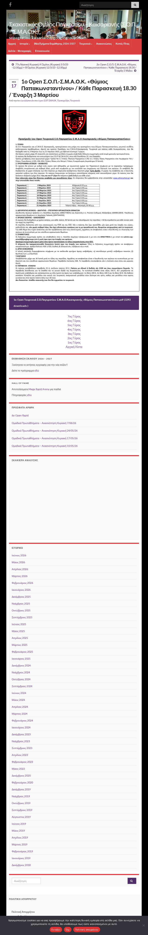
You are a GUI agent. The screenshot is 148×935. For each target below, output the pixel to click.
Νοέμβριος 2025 (21, 603)
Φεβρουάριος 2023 (22, 761)
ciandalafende (27, 100)
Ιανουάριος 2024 (21, 727)
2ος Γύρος (74, 338)
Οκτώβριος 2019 (21, 803)
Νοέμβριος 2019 (21, 796)
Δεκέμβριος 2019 (21, 789)
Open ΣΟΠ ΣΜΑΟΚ (47, 100)
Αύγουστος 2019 (21, 816)
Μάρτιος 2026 (19, 576)
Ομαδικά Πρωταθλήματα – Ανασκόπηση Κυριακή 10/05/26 (44, 445)
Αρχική (12, 43)
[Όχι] (143, 925)
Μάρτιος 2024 (19, 713)
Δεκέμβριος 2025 (21, 596)
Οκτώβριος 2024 (21, 679)
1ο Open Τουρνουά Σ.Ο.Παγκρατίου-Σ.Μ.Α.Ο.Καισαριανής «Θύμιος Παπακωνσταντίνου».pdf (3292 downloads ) (72, 302)
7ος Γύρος (74, 316)
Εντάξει (55, 929)
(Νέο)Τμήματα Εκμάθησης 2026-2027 (54, 43)
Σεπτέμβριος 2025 (22, 617)
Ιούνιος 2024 (19, 693)
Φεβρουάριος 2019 (22, 851)
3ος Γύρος (74, 333)
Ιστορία (24, 43)
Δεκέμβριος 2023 (21, 734)
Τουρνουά (85, 43)
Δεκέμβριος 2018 (21, 865)
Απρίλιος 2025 (20, 637)
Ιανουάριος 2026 (21, 589)
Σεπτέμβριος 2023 (22, 748)
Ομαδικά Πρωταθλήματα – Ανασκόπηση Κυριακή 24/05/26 (44, 430)
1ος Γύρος (74, 342)
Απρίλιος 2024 (20, 706)
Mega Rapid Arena (39, 389)
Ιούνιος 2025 (19, 624)
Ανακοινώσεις (104, 43)
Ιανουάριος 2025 (21, 658)
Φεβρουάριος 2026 (22, 582)
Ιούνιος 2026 (19, 555)
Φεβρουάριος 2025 (22, 651)
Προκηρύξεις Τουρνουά (68, 100)
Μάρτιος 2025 (19, 644)
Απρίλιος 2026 (20, 569)
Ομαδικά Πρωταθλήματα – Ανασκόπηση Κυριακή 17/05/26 (44, 438)
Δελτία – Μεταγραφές (19, 50)
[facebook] (10, 4)
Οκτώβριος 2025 (21, 610)
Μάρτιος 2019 (19, 844)
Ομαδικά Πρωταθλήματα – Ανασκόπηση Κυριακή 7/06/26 (44, 422)
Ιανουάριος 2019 (21, 858)
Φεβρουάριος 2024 (22, 720)
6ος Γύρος (74, 320)
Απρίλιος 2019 (20, 837)
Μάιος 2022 (18, 768)
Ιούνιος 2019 (19, 823)
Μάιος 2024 (18, 699)
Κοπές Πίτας (123, 43)
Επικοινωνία (42, 50)
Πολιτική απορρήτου (87, 929)
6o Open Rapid (20, 415)
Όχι (68, 929)
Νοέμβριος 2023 (21, 741)
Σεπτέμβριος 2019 (22, 809)
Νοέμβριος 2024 (21, 672)
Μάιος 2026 (18, 562)
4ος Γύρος (74, 329)
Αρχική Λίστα (74, 346)
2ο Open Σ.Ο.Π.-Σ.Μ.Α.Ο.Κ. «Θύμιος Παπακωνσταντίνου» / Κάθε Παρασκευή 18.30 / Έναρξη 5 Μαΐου (110, 67)
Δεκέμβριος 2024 (21, 665)
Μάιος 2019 (18, 830)
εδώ (36, 370)
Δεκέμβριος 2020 (21, 775)
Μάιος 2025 (18, 631)
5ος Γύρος (74, 325)
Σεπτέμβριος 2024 (22, 686)
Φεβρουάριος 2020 (22, 782)
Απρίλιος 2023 (20, 754)
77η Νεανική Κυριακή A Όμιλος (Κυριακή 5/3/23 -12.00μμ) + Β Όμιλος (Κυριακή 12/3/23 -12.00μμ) (40, 66)
